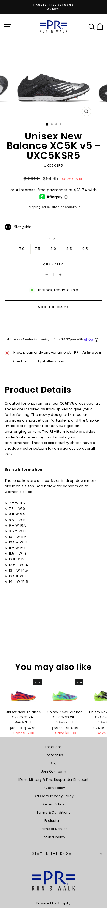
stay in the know (52, 854)
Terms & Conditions (53, 812)
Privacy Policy (53, 788)
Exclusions (53, 821)
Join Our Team (53, 771)
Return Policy (53, 804)
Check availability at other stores (38, 361)
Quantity (53, 264)
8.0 (53, 248)
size (53, 239)
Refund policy (53, 837)
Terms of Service (53, 829)
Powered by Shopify (53, 903)
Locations (53, 747)
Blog (53, 763)
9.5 (85, 248)
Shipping (34, 207)
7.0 (21, 248)
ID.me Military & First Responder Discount (53, 780)
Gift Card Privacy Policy (53, 796)
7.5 (37, 248)
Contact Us (53, 755)
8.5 (69, 248)
